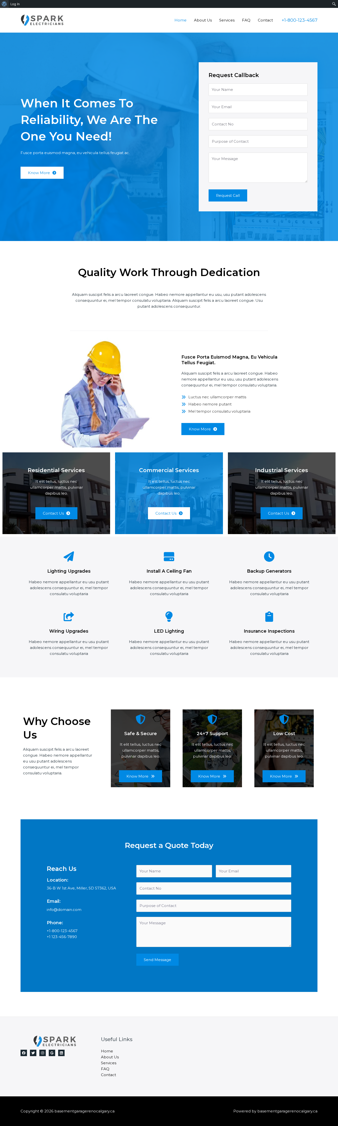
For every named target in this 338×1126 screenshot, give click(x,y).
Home (180, 20)
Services (227, 20)
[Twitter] (33, 1053)
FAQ (246, 20)
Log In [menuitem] (15, 4)
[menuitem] (4, 4)
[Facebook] (24, 1053)
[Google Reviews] (52, 1053)
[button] (299, 20)
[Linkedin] (61, 1053)
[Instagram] (42, 1053)
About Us (203, 20)
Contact (265, 20)
